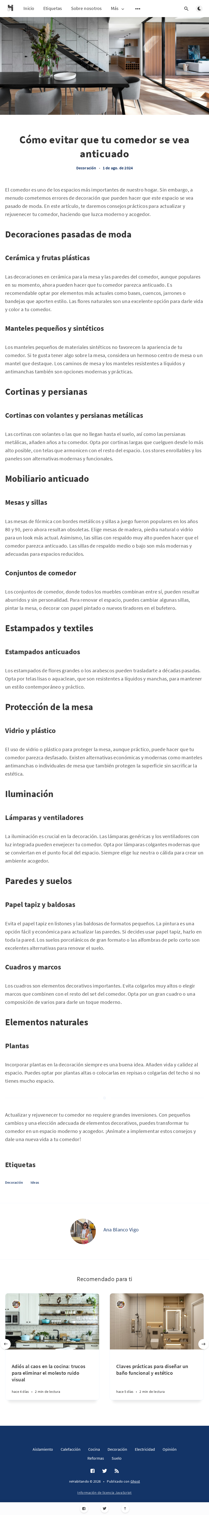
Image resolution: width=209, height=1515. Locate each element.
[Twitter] (105, 1509)
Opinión (170, 1449)
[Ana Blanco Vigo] (83, 1231)
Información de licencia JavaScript (104, 1492)
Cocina (94, 1449)
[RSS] (117, 1471)
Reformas (95, 1458)
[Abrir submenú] (138, 9)
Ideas (35, 1182)
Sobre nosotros (86, 8)
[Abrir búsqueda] (186, 9)
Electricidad (145, 1449)
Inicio (28, 8)
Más (115, 8)
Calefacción (71, 1449)
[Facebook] (84, 1509)
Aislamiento (43, 1449)
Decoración (86, 168)
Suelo (117, 1458)
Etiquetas (52, 8)
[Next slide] (203, 1344)
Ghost (135, 1481)
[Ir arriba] (125, 1509)
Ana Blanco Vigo (121, 1229)
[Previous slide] (6, 1344)
